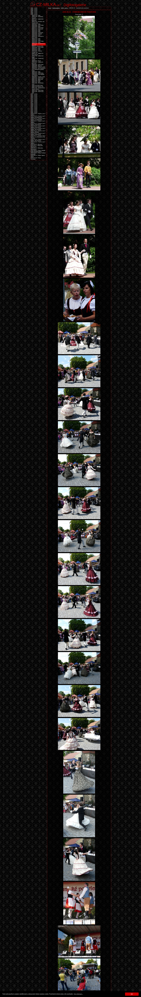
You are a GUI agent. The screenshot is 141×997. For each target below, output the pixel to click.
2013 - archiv (34, 97)
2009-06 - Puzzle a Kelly (37, 46)
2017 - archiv (34, 102)
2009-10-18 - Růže (36, 80)
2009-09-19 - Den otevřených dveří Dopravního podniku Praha (38, 69)
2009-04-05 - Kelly (36, 26)
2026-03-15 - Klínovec (36, 144)
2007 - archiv (34, 11)
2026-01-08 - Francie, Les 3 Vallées (38, 114)
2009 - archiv (64, 8)
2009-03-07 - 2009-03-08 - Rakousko (38, 19)
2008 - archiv (34, 13)
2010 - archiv (34, 94)
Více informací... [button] (78, 994)
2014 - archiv (34, 99)
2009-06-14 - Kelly (36, 49)
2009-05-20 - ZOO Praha (37, 41)
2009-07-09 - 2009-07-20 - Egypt (38, 56)
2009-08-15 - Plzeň (36, 60)
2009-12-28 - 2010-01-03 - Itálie (38, 92)
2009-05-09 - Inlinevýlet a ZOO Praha (38, 37)
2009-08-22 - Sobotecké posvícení (37, 62)
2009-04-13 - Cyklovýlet (37, 29)
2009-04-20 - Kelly (36, 30)
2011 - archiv (34, 95)
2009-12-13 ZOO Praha (37, 85)
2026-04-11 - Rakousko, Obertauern (37, 146)
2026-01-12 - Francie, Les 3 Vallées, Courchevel (38, 124)
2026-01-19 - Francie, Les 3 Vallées (38, 142)
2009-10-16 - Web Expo (37, 79)
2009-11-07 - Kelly (36, 81)
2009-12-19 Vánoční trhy (37, 86)
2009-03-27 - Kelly (36, 24)
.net (48, 4)
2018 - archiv (34, 103)
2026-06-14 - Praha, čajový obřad (38, 156)
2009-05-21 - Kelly (36, 42)
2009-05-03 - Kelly (36, 35)
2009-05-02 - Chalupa (37, 33)
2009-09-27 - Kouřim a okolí (38, 76)
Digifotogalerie (75, 5)
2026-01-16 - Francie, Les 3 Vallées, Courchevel (38, 134)
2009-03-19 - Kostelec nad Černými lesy (38, 22)
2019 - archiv (34, 105)
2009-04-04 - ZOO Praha (37, 25)
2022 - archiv (34, 108)
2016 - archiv (34, 101)
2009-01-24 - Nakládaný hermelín (37, 17)
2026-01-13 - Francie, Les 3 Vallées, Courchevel (38, 126)
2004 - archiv (34, 8)
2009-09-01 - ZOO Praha (37, 64)
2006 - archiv (34, 10)
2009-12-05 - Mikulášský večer (37, 83)
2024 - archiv (34, 111)
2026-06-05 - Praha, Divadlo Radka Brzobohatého (38, 151)
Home (49, 8)
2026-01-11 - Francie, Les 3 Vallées (38, 121)
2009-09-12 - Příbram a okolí (38, 67)
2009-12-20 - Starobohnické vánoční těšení (38, 88)
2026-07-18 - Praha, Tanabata (36, 158)
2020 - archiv (34, 106)
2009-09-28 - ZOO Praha (37, 78)
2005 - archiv (34, 9)
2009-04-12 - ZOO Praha (37, 27)
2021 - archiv (34, 107)
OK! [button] (132, 994)
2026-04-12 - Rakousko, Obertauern (37, 148)
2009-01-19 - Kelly (36, 15)
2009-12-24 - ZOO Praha (37, 90)
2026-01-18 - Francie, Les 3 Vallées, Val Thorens (38, 140)
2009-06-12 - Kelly (36, 48)
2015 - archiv (34, 100)
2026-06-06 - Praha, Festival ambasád (38, 153)
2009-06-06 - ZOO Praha (37, 47)
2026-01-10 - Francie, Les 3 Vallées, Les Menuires (38, 119)
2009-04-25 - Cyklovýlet (37, 32)
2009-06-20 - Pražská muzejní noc (37, 51)
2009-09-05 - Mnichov (37, 65)
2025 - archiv (34, 112)
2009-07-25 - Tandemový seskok (37, 59)
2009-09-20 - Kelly (36, 72)
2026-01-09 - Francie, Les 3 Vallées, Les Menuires (38, 116)
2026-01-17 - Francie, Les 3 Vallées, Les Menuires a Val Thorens (38, 137)
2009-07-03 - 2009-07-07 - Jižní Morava (38, 54)
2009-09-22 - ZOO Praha (37, 73)
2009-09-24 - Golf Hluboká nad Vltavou (38, 75)
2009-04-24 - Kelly (36, 31)
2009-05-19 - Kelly (36, 40)
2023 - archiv (34, 110)
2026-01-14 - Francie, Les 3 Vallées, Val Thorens (38, 129)
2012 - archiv (34, 96)
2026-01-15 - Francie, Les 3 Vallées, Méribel (38, 131)
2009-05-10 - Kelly (36, 38)
